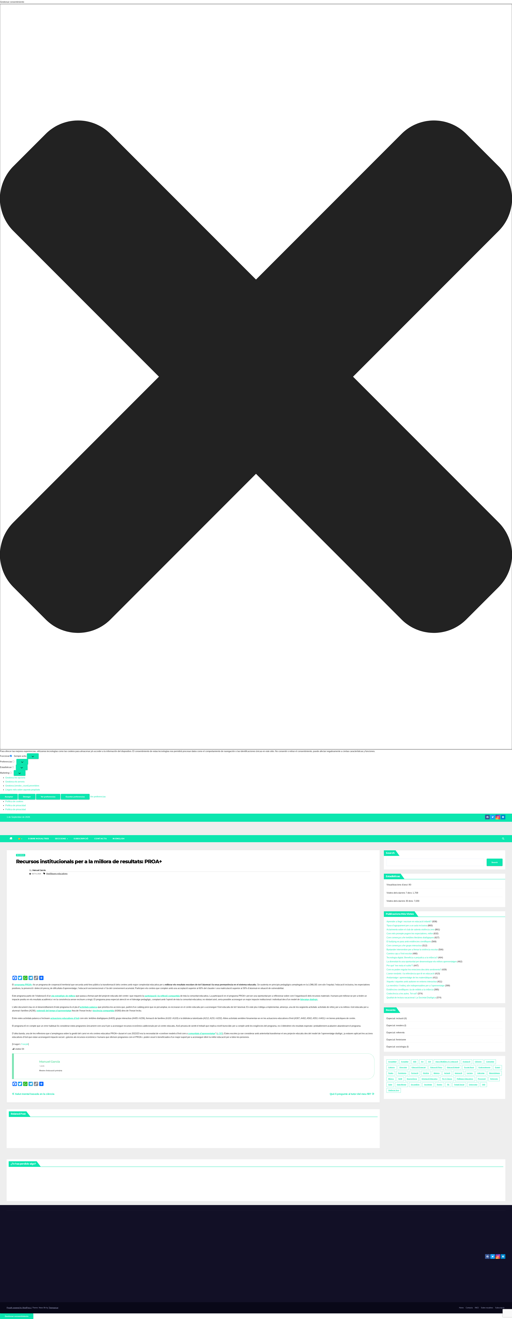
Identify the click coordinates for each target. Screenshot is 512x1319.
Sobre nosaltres (38, 838)
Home (461, 1308)
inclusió (447, 1073)
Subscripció (81, 838)
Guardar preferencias (75, 797)
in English (119, 838)
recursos (20, 855)
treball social (459, 1085)
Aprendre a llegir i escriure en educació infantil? (409, 921)
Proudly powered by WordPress (19, 1308)
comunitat (490, 1062)
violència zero (393, 1090)
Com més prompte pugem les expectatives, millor (410, 933)
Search (390, 853)
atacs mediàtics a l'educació (446, 1062)
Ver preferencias (48, 797)
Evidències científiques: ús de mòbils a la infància (410, 989)
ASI (429, 1062)
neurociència (412, 1079)
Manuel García (39, 870)
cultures (391, 1067)
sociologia (428, 1085)
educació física (436, 1067)
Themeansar (53, 1308)
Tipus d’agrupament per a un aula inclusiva (407, 925)
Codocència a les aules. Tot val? (402, 993)
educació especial (419, 1067)
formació (414, 1073)
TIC (448, 1085)
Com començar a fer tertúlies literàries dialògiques (410, 937)
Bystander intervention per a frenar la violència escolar (412, 949)
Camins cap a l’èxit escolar (399, 953)
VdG (483, 1085)
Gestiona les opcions (15, 778)
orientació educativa (429, 1079)
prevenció (482, 1079)
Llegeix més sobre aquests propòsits (22, 790)
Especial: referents (396, 1032)
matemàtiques (494, 1073)
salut (390, 1085)
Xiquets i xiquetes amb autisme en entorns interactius (412, 981)
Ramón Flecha (263, 1126)
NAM (400, 1079)
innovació (458, 1073)
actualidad (392, 1062)
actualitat (404, 1062)
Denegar (27, 797)
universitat (473, 1085)
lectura (470, 1073)
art (422, 1062)
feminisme (402, 1073)
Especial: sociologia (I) (398, 1047)
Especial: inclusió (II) (397, 1018)
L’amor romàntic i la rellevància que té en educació (410, 973)
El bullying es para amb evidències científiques (409, 941)
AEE (414, 1062)
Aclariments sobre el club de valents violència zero (410, 929)
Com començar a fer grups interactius (404, 945)
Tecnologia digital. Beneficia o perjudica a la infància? (412, 957)
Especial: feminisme (396, 1039)
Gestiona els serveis (15, 782)
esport (497, 1067)
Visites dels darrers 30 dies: (400, 901)
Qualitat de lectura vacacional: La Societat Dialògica (411, 997)
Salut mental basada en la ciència (34, 1094)
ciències (478, 1062)
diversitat (403, 1067)
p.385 (220, 1033)
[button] (256, 376)
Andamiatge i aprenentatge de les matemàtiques (409, 977)
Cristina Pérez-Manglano (15, 1134)
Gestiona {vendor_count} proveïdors (22, 786)
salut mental (401, 1085)
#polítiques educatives (56, 873)
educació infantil (453, 1067)
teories (439, 1085)
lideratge (481, 1073)
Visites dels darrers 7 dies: (400, 893)
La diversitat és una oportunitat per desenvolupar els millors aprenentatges (422, 961)
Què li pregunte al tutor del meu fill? (351, 1094)
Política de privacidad (15, 805)
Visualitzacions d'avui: (398, 885)
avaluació (466, 1062)
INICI (477, 1308)
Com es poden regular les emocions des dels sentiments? (414, 969)
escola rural (469, 1067)
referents (494, 1079)
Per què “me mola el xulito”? (400, 965)
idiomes (437, 1073)
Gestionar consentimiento (17, 1316)
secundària (415, 1085)
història (426, 1073)
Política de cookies (14, 801)
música (391, 1079)
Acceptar (9, 797)
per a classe (447, 1079)
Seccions (61, 838)
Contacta (100, 838)
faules (390, 1073)
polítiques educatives (465, 1079)
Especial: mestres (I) (396, 1025)
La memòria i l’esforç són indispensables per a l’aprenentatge (416, 985)
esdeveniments (484, 1067)
